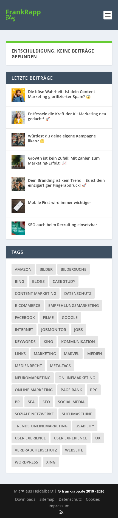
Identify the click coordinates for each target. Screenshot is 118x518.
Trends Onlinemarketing (41, 425)
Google (70, 317)
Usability (84, 425)
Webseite (74, 450)
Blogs (38, 281)
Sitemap (47, 499)
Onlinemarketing (76, 377)
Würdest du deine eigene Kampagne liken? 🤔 (62, 138)
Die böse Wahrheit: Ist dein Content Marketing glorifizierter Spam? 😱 (61, 94)
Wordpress (26, 462)
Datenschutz (77, 293)
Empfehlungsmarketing (73, 305)
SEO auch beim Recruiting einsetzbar (62, 224)
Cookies (93, 499)
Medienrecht (28, 365)
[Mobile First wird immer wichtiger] (18, 206)
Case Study (64, 281)
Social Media (71, 401)
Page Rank (71, 389)
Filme (48, 317)
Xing (50, 462)
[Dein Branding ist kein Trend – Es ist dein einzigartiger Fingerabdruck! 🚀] (18, 184)
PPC (93, 389)
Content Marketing (35, 293)
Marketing (45, 353)
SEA (31, 401)
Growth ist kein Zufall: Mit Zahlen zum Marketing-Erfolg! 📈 (64, 161)
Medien (94, 353)
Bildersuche (73, 269)
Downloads (25, 499)
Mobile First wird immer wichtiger (59, 202)
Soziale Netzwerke (34, 413)
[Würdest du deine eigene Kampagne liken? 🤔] (18, 139)
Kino (48, 341)
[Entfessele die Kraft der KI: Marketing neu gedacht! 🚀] (18, 117)
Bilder (46, 269)
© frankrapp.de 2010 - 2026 (81, 491)
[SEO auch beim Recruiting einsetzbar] (18, 228)
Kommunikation (78, 341)
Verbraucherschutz (36, 450)
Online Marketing (34, 389)
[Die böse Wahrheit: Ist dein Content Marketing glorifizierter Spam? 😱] (18, 95)
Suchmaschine (77, 413)
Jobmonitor (53, 329)
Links (20, 353)
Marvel (71, 353)
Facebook (25, 317)
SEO (46, 401)
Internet (24, 329)
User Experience (70, 438)
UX (97, 438)
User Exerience (30, 438)
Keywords (25, 341)
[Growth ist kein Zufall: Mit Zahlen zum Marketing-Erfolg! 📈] (18, 162)
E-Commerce (27, 305)
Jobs (78, 329)
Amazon (23, 269)
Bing (19, 281)
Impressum (59, 505)
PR (17, 401)
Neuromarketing (32, 377)
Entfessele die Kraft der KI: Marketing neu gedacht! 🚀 (67, 116)
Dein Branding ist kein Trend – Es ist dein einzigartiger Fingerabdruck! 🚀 (66, 183)
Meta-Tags (60, 365)
